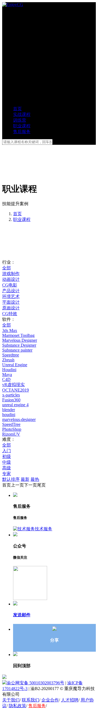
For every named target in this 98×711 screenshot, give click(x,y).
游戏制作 (11, 273)
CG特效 (9, 313)
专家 (6, 473)
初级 (6, 456)
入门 (6, 450)
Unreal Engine (14, 364)
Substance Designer (19, 345)
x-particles (11, 395)
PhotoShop (11, 429)
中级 (6, 462)
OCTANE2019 (15, 390)
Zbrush (8, 360)
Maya (7, 374)
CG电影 (9, 285)
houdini (8, 414)
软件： (8, 319)
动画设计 (11, 279)
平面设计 (11, 302)
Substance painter (17, 350)
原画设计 (11, 308)
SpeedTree (11, 424)
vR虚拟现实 (13, 384)
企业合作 (50, 700)
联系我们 (30, 700)
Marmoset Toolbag (18, 335)
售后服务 (37, 705)
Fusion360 (11, 400)
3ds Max (9, 330)
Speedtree (10, 355)
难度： (8, 439)
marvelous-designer (19, 419)
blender (8, 409)
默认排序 (11, 479)
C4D (6, 379)
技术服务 (43, 529)
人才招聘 (69, 700)
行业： (8, 262)
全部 (6, 268)
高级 (6, 468)
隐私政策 (17, 705)
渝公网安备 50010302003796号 (35, 683)
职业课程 (21, 219)
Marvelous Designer (19, 340)
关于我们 (11, 700)
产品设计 (11, 290)
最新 (25, 479)
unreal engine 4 (15, 404)
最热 (34, 479)
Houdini (9, 369)
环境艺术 (11, 296)
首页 (17, 213)
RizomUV (11, 434)
